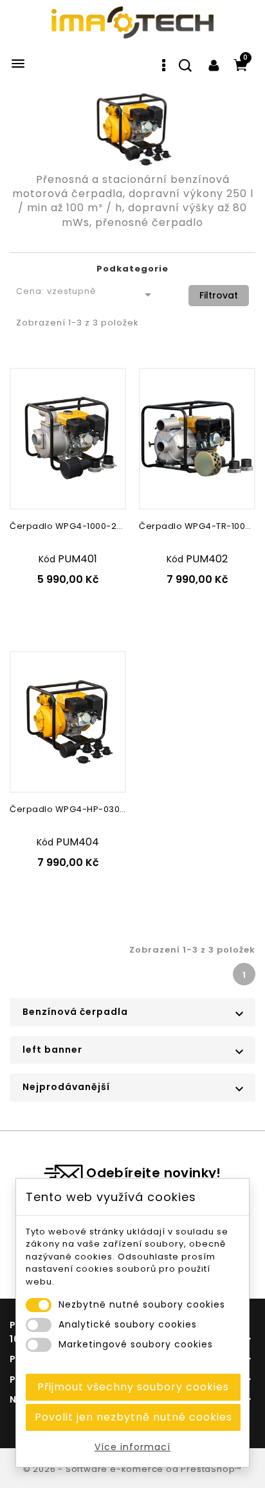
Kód (47, 559)
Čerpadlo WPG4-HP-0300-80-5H (68, 809)
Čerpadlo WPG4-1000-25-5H (68, 526)
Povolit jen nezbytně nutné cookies (133, 1417)
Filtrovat (218, 295)
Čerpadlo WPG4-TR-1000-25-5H (197, 526)
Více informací (132, 1446)
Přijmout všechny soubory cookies (133, 1387)
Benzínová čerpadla (75, 1011)
